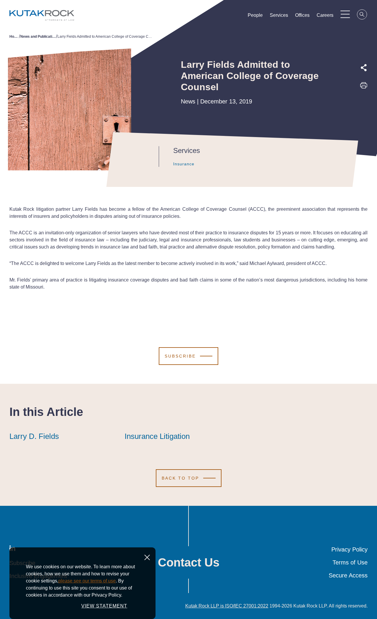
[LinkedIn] (364, 113)
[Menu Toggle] (345, 14)
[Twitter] (364, 100)
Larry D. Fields (34, 436)
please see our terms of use (87, 580)
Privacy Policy (349, 549)
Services (279, 15)
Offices (302, 15)
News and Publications (38, 36)
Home (14, 36)
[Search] (362, 15)
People (255, 15)
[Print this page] (363, 87)
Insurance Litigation (157, 436)
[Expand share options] (363, 67)
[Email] (364, 127)
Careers (325, 15)
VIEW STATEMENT (104, 605)
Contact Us (188, 562)
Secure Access (348, 575)
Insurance (183, 164)
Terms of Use (350, 562)
